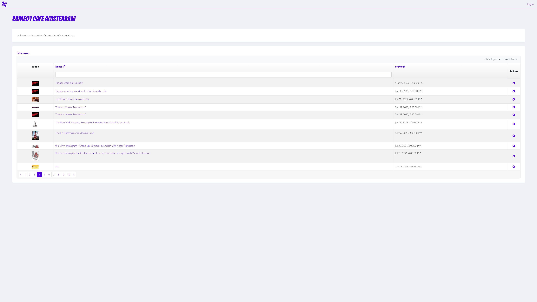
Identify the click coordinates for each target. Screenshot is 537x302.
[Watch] (514, 83)
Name (58, 66)
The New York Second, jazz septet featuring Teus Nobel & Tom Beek (92, 122)
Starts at (400, 66)
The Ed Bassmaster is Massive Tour (74, 133)
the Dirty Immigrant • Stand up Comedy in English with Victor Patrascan (95, 145)
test (57, 166)
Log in (530, 4)
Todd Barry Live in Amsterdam (72, 99)
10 (69, 174)
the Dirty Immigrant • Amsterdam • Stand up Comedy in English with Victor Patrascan (102, 153)
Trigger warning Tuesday (69, 82)
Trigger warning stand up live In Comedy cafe (81, 91)
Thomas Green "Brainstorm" (70, 107)
